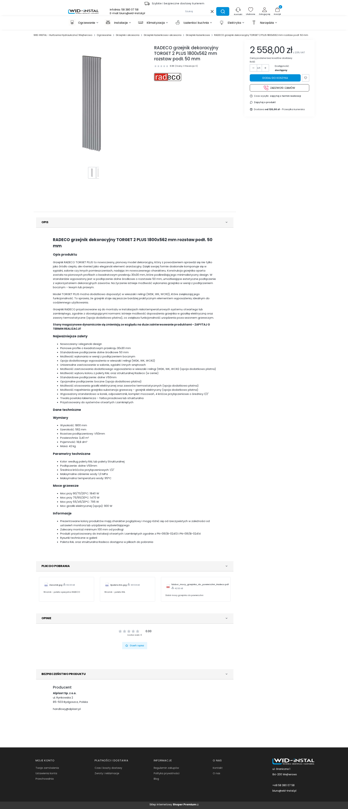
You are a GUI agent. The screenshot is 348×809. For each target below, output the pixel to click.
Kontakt (218, 768)
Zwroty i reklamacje (107, 773)
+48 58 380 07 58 (283, 785)
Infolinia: (124, 9)
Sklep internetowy (173, 804)
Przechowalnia (45, 779)
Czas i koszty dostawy (108, 768)
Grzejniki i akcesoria (127, 35)
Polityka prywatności (166, 773)
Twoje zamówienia (47, 768)
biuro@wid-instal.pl (284, 791)
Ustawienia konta (46, 773)
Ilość (252, 61)
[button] (222, 11)
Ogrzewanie (104, 35)
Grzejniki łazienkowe (198, 35)
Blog (156, 779)
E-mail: (127, 13)
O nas (216, 773)
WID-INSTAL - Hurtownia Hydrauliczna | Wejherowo (63, 35)
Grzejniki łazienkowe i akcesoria (162, 35)
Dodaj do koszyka (275, 78)
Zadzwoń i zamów (282, 87)
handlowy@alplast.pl (67, 709)
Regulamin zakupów (166, 768)
